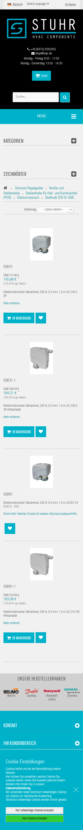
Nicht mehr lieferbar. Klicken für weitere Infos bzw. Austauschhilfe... (41, 514)
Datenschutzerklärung (18, 788)
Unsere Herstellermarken (42, 678)
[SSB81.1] (41, 564)
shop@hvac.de (43, 53)
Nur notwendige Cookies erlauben (35, 810)
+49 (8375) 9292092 (43, 49)
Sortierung (30, 209)
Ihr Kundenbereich (19, 743)
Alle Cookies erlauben (34, 818)
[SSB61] (41, 472)
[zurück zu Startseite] (6, 189)
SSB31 (8, 267)
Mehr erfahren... (12, 303)
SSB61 (8, 495)
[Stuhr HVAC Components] (41, 28)
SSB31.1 (9, 381)
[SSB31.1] (41, 358)
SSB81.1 (9, 587)
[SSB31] (41, 244)
